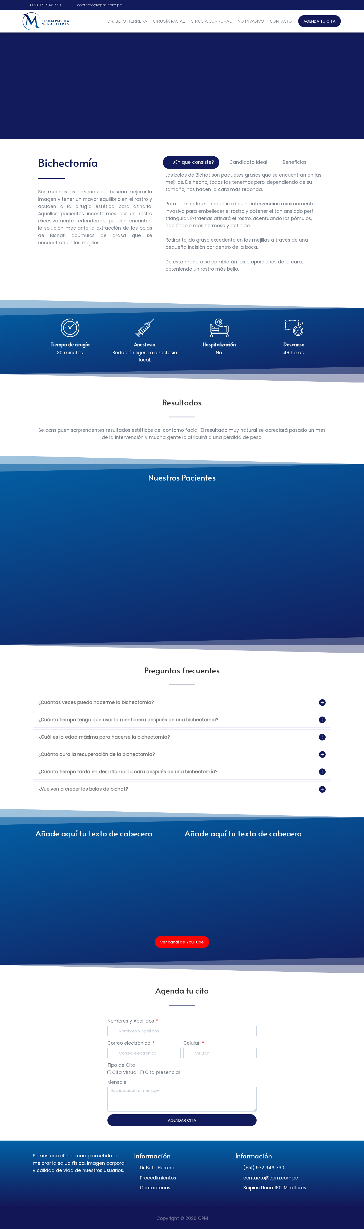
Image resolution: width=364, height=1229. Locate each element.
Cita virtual (124, 1072)
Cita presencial (162, 1072)
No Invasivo (250, 21)
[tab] (191, 162)
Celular (192, 1043)
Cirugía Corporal (211, 21)
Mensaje (117, 1082)
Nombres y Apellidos (131, 1021)
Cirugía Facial (169, 21)
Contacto (281, 21)
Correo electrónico (129, 1043)
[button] (319, 21)
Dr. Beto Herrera (127, 21)
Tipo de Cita (121, 1065)
